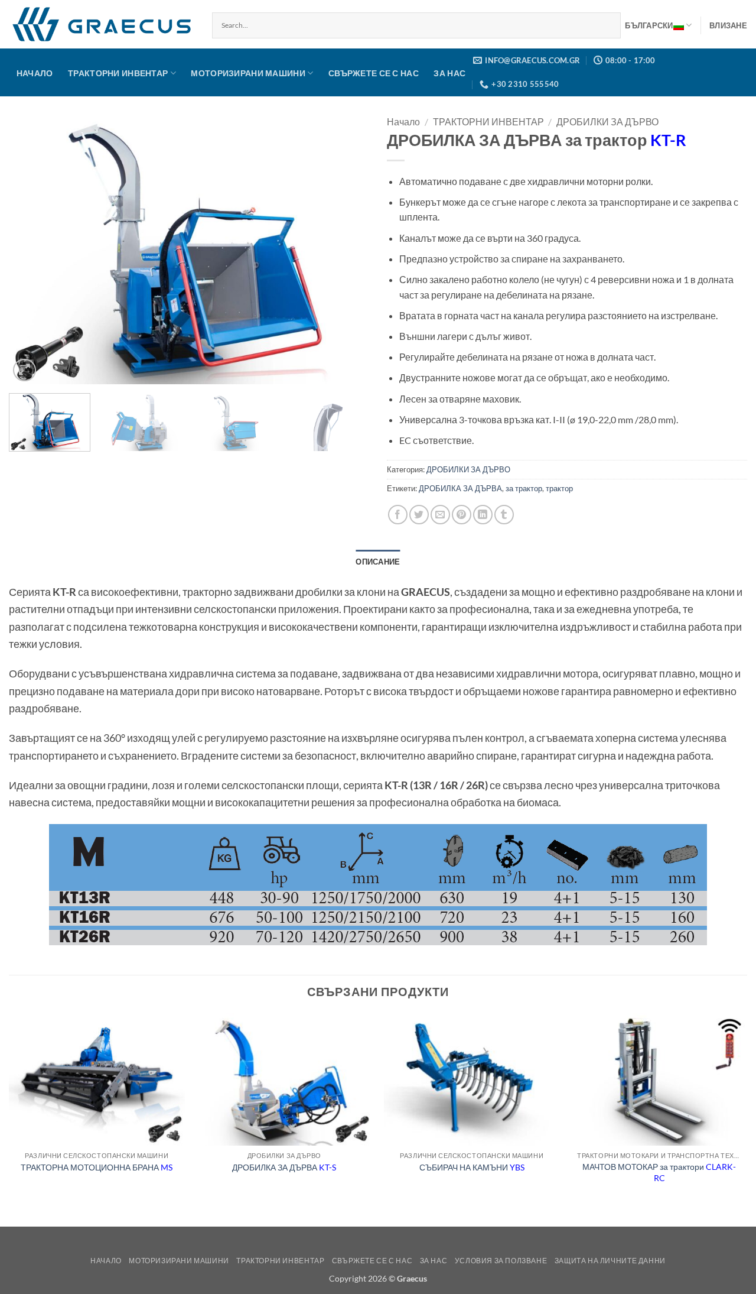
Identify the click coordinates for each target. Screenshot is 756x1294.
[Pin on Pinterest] (461, 514)
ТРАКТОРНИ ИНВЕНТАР (118, 73)
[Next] (347, 249)
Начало (403, 121)
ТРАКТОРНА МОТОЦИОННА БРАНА (96, 1167)
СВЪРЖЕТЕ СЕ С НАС (373, 73)
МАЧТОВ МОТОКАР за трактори (659, 1172)
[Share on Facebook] (398, 514)
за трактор (524, 488)
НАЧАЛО (35, 73)
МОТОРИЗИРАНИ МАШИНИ (248, 73)
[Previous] (30, 249)
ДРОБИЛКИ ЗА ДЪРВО (607, 121)
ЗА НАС (449, 73)
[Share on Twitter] (419, 514)
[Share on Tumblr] (504, 514)
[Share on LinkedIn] (483, 514)
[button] (728, 25)
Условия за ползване (501, 1260)
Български (649, 25)
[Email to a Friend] (440, 514)
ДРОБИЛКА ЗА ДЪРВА (460, 488)
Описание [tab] (378, 561)
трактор (559, 488)
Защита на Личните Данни (610, 1260)
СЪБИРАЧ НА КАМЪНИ (471, 1167)
